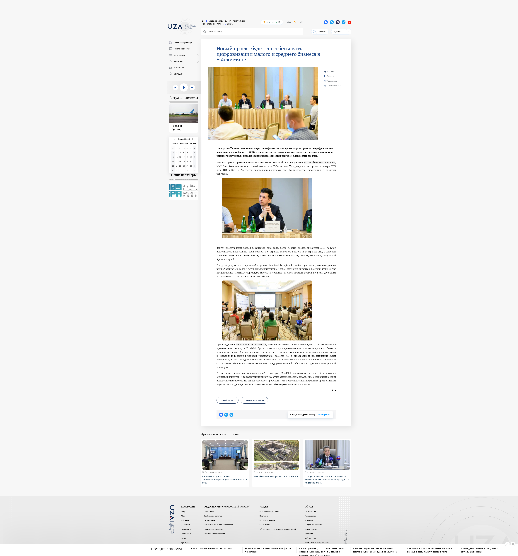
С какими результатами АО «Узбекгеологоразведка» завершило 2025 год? (225, 479)
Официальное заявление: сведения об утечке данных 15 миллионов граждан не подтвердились (327, 479)
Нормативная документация (317, 542)
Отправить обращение (270, 511)
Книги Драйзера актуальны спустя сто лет (212, 548)
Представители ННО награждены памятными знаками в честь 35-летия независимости (429, 550)
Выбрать (334, 76)
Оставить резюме (267, 520)
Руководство (310, 516)
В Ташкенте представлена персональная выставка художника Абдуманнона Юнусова (375, 550)
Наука (183, 538)
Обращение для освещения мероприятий (278, 529)
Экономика (186, 529)
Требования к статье (213, 516)
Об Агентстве (310, 511)
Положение (209, 511)
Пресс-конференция (254, 400)
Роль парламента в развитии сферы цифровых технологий (268, 550)
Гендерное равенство (314, 525)
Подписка (264, 516)
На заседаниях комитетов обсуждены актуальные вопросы (479, 550)
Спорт (183, 511)
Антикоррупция (311, 529)
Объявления (209, 520)
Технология (186, 533)
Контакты (309, 520)
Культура (185, 542)
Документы (186, 525)
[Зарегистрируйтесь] (203, 472)
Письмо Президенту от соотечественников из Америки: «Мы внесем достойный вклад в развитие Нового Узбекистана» (321, 550)
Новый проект (227, 400)
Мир (183, 516)
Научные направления (213, 529)
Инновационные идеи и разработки (219, 525)
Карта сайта (265, 525)
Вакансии (309, 533)
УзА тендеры (310, 538)
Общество (331, 72)
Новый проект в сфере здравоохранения (276, 476)
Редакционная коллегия (214, 533)
